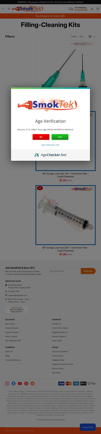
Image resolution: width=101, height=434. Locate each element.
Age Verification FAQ (50, 145)
